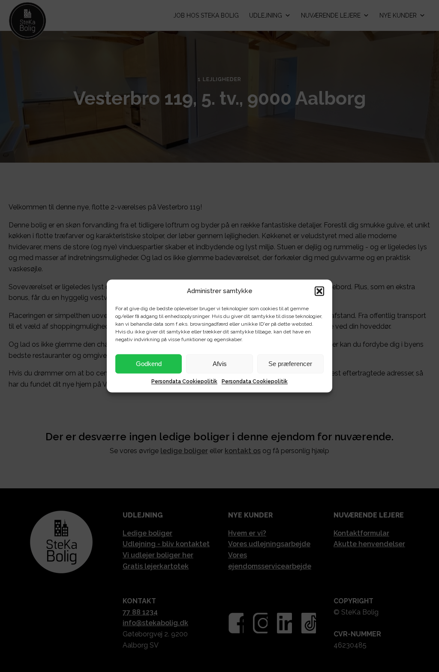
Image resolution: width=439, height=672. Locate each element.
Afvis (220, 363)
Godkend (149, 363)
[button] (319, 291)
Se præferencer (290, 363)
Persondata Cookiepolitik (184, 381)
